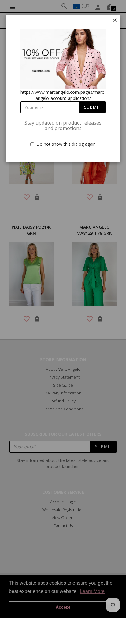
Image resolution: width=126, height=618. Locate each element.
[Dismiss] (114, 20)
